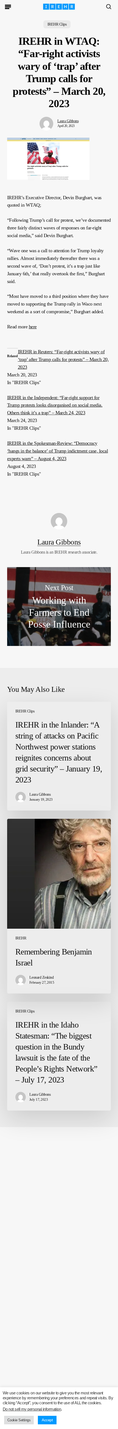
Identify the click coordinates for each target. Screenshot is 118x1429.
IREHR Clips (56, 24)
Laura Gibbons (67, 121)
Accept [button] (47, 1420)
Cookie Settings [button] (18, 1420)
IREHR (20, 938)
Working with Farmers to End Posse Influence (59, 606)
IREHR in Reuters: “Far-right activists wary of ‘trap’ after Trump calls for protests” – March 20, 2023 (63, 359)
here (33, 326)
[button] (8, 6)
